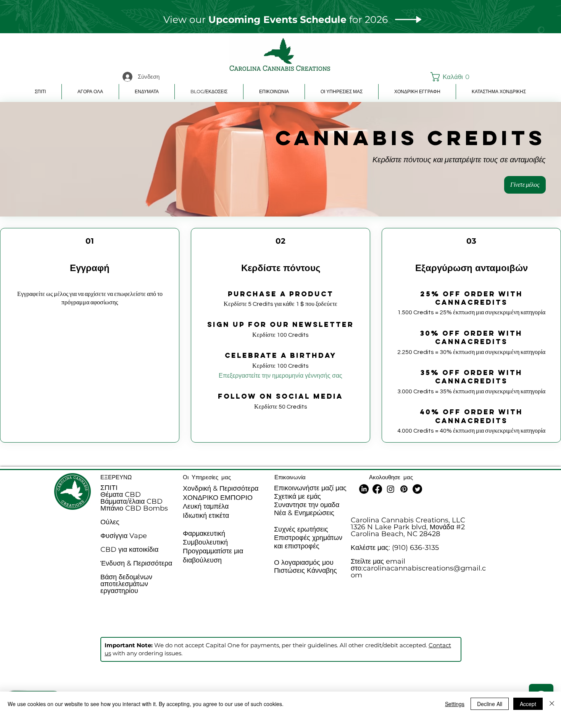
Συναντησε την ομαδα (306, 505)
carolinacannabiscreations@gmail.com (418, 571)
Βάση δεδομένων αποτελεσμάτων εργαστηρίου (126, 584)
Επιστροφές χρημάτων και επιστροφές (308, 541)
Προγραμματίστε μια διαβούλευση (213, 555)
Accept (528, 704)
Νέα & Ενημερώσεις (304, 513)
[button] (448, 76)
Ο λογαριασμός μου (304, 562)
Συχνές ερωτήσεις (301, 529)
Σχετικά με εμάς (297, 496)
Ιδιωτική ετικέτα (206, 515)
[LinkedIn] (364, 489)
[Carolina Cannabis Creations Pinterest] (404, 489)
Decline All (489, 704)
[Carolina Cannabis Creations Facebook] (377, 489)
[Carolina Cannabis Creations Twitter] (417, 489)
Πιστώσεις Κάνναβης (305, 570)
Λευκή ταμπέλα (206, 506)
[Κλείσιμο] (551, 704)
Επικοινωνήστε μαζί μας (310, 488)
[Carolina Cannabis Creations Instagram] (390, 489)
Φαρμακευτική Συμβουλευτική (205, 537)
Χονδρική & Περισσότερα (220, 488)
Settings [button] (454, 704)
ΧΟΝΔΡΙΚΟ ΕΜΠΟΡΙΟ (218, 497)
